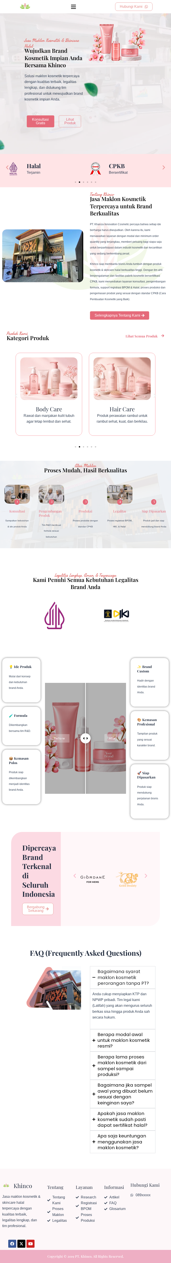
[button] (7, 167)
